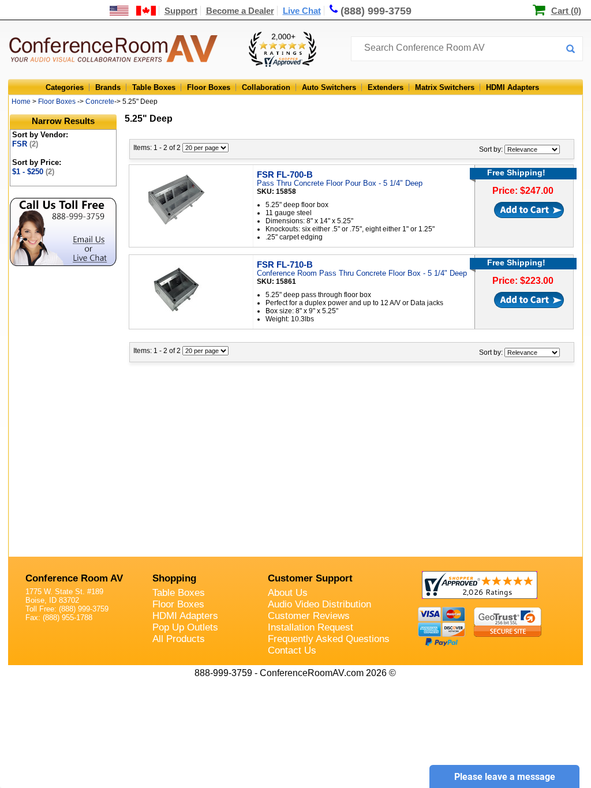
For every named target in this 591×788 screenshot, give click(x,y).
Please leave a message (504, 776)
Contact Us (292, 650)
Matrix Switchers (444, 87)
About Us (288, 592)
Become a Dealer (240, 11)
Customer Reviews (309, 615)
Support (180, 11)
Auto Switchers (329, 87)
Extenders (385, 87)
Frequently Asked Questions (329, 638)
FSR (25, 144)
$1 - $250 (33, 171)
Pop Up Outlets (185, 627)
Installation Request (310, 627)
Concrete (99, 101)
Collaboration (266, 87)
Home (21, 101)
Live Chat (302, 11)
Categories (65, 87)
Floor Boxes (208, 87)
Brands (108, 87)
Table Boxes (153, 87)
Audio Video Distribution (319, 604)
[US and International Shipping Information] (133, 11)
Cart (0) (566, 11)
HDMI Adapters (512, 87)
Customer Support (310, 578)
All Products (178, 638)
